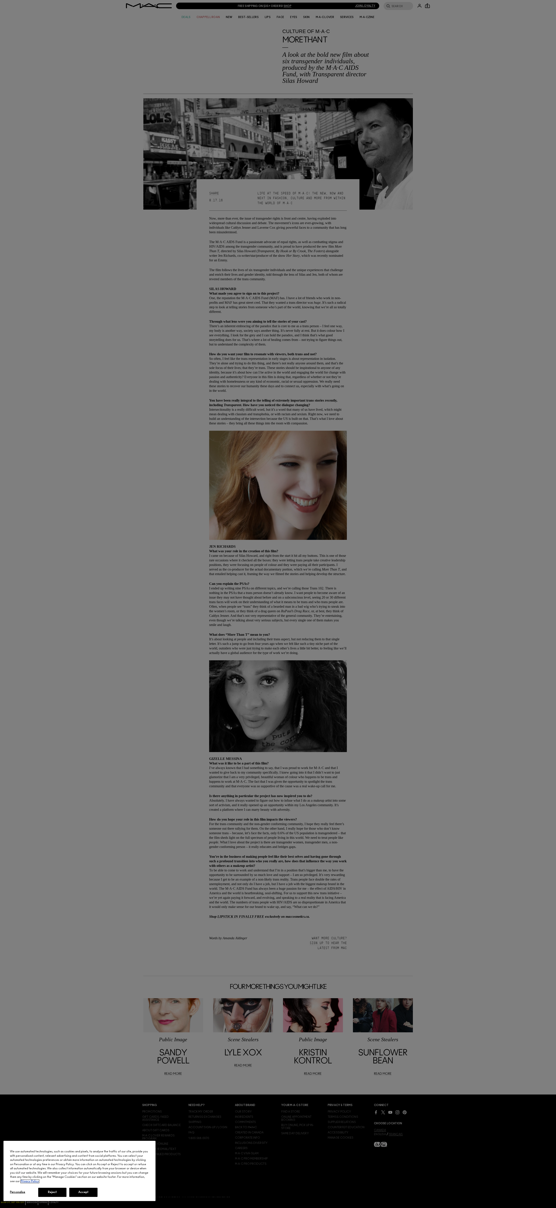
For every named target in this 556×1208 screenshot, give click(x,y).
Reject (52, 1192)
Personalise (17, 1192)
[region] (79, 1171)
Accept (83, 1192)
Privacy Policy (30, 1181)
